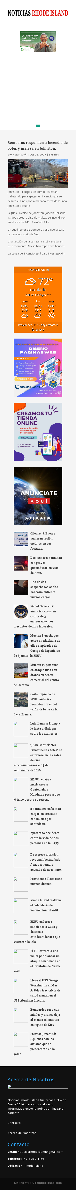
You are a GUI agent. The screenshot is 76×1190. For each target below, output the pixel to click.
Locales (54, 154)
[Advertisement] (38, 86)
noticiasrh (20, 154)
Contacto (14, 1123)
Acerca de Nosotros (22, 1133)
